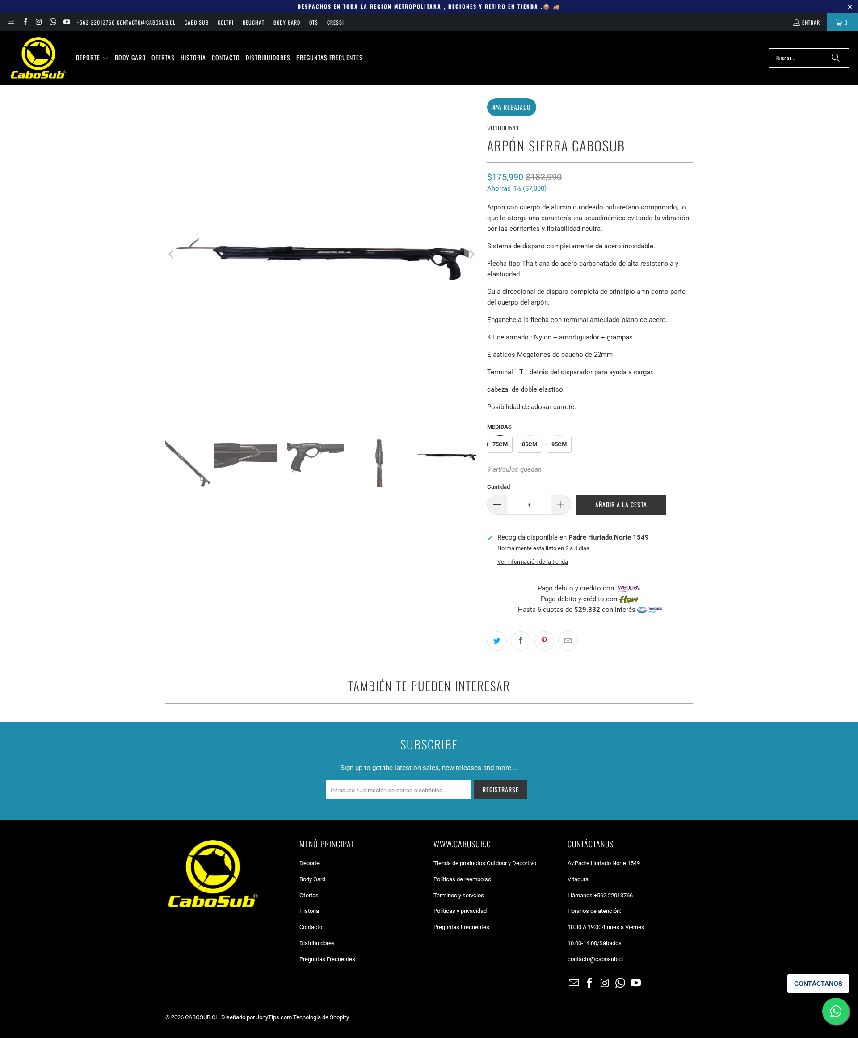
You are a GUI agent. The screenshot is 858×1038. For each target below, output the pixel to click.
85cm (529, 444)
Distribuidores (317, 943)
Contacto (310, 927)
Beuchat (254, 22)
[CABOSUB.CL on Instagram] (38, 22)
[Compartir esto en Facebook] (520, 641)
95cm (559, 444)
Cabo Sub (197, 22)
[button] (92, 58)
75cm (500, 444)
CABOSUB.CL (202, 1017)
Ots (313, 22)
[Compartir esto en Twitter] (497, 641)
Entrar (811, 22)
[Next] (471, 254)
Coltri (226, 22)
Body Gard (286, 22)
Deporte (309, 863)
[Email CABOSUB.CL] (10, 22)
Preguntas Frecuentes (327, 959)
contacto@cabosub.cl (595, 959)
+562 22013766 (613, 895)
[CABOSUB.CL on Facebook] (24, 22)
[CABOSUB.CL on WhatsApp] (52, 22)
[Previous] (172, 254)
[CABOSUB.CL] (38, 58)
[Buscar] (835, 58)
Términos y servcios (458, 895)
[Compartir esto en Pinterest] (544, 641)
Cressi (335, 22)
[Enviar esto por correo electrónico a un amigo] (568, 641)
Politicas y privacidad (460, 911)
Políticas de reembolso (462, 879)
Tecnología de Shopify (321, 1017)
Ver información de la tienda (532, 561)
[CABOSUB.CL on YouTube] (66, 22)
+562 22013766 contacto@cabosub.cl (126, 22)
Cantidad (498, 486)
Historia (309, 911)
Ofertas (309, 895)
